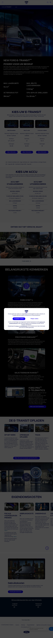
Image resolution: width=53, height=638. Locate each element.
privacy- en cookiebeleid (21, 326)
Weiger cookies (34, 318)
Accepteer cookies (19, 318)
